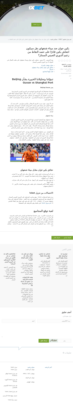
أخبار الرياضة (48, 367)
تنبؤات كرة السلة (30, 377)
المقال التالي (56, 237)
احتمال (51, 69)
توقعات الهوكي (30, 382)
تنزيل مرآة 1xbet (12, 399)
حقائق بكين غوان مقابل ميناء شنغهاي (42, 67)
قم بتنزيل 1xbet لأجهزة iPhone (11, 380)
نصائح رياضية (67, 69)
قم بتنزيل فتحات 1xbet (11, 391)
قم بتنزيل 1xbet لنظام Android (11, 374)
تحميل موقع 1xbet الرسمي (10, 395)
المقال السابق (67, 237)
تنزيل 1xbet (36, 24)
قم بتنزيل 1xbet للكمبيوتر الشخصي (10, 386)
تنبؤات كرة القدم (30, 369)
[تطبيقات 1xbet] (36, 7)
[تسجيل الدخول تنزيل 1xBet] (71, 2)
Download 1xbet (66, 73)
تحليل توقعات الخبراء (47, 65)
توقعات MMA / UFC (28, 373)
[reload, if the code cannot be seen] (53, 340)
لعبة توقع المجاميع (48, 71)
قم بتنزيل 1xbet (46, 203)
